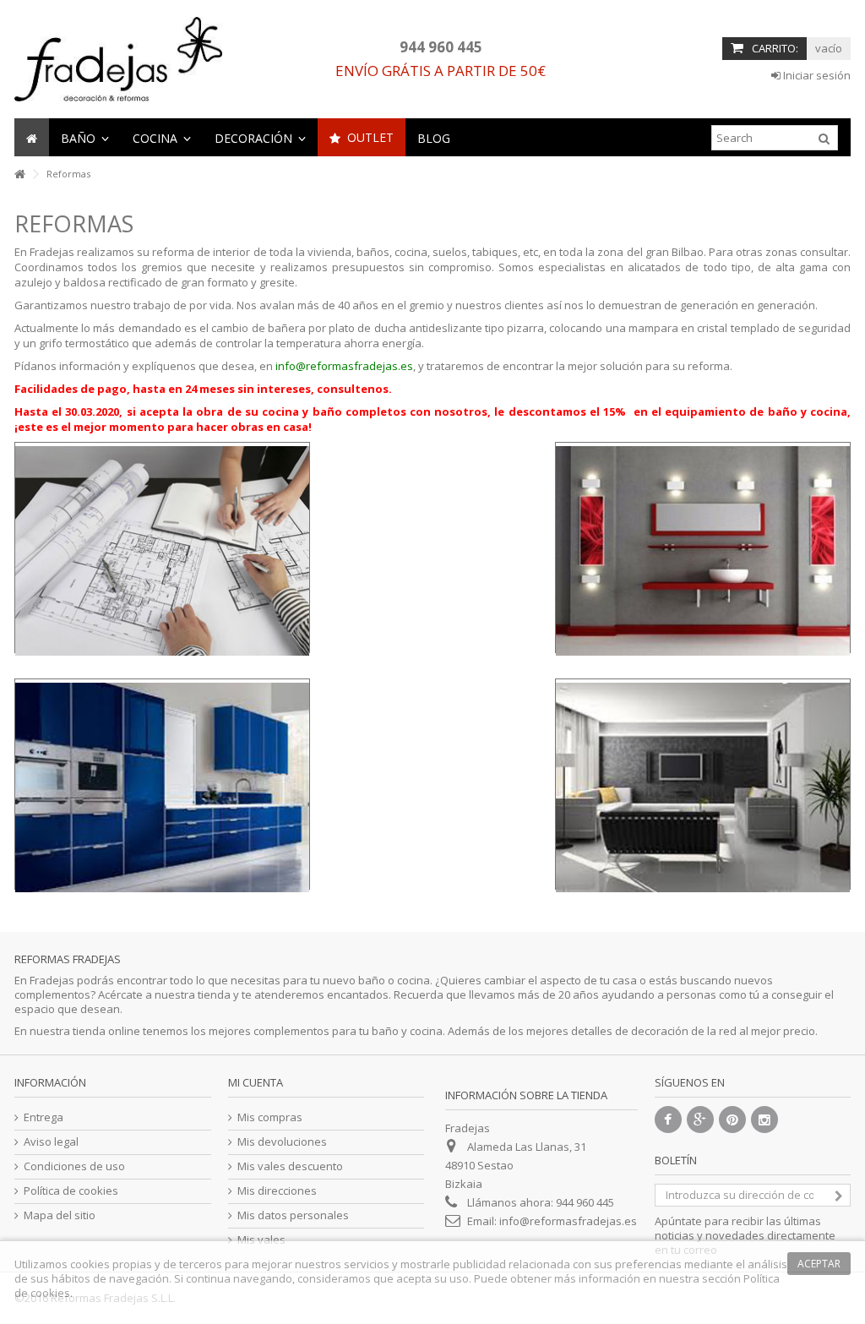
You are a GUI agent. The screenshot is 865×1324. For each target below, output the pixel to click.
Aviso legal (51, 1142)
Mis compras (269, 1117)
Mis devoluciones (282, 1142)
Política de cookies (71, 1191)
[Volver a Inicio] (19, 174)
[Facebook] (668, 1119)
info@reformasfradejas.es (344, 365)
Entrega (43, 1117)
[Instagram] (764, 1119)
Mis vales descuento (290, 1166)
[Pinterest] (732, 1119)
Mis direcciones (277, 1191)
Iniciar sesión (816, 75)
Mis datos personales (293, 1215)
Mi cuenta (255, 1082)
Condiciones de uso (74, 1166)
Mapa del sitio (59, 1215)
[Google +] (700, 1119)
